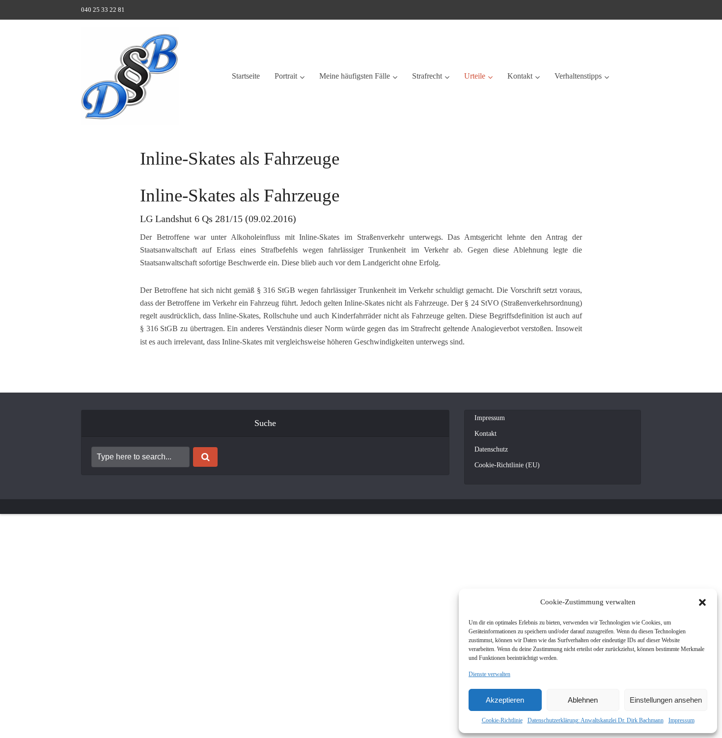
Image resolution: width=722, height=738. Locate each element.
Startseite (246, 76)
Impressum (681, 720)
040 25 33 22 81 (103, 9)
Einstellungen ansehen (666, 700)
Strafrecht (427, 76)
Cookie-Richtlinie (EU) (507, 465)
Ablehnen (583, 700)
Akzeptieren (505, 700)
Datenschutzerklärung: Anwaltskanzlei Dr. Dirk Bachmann (596, 720)
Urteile (474, 76)
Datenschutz (491, 449)
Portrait (286, 76)
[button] (702, 602)
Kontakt (519, 76)
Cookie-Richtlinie (502, 720)
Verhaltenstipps (578, 76)
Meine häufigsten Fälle (354, 76)
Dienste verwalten (489, 674)
